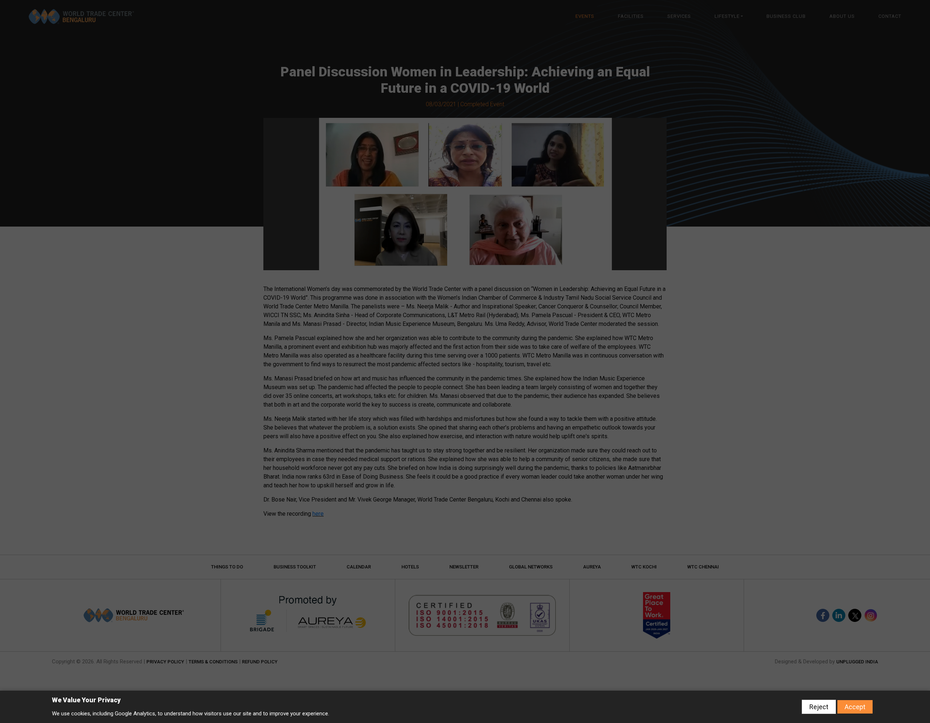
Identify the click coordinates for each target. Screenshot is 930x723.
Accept (855, 707)
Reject (818, 707)
